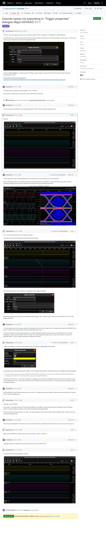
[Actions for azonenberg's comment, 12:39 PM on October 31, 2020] (76, 175)
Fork (88, 8)
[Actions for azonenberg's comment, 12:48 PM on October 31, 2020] (76, 324)
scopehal (20, 9)
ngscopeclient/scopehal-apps (37, 100)
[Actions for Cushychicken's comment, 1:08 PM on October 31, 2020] (76, 430)
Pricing (58, 3)
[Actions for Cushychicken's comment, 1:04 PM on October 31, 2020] (76, 400)
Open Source (39, 3)
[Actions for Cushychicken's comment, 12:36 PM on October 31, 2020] (76, 115)
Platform (10, 3)
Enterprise (49, 3)
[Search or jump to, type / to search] (84, 3)
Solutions (19, 3)
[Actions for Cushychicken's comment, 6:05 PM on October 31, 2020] (76, 450)
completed (26, 510)
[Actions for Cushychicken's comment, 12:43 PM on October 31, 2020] (76, 231)
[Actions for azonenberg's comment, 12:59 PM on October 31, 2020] (76, 388)
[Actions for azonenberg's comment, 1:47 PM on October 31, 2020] (76, 440)
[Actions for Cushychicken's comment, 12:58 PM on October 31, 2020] (76, 343)
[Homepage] (4, 3)
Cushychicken (9, 31)
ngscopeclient (10, 9)
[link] (10, 100)
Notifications (79, 8)
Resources (28, 3)
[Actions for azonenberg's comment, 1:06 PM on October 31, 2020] (76, 420)
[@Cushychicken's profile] (4, 31)
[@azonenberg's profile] (4, 87)
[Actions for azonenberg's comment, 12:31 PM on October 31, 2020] (76, 87)
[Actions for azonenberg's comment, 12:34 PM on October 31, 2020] (76, 105)
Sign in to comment (54, 516)
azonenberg (8, 86)
